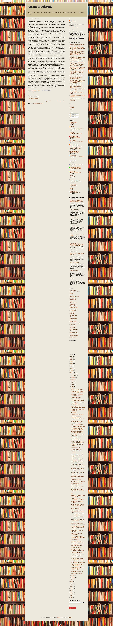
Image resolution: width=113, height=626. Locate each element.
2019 (71, 368)
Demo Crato (73, 171)
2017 (71, 372)
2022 (71, 363)
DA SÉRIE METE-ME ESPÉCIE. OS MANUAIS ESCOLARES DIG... (77, 527)
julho (72, 382)
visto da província (73, 337)
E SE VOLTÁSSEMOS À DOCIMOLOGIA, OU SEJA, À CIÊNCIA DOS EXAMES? (76, 147)
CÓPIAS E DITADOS (74, 262)
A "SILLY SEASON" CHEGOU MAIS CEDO (77, 517)
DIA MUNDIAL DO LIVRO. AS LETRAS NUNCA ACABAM (77, 429)
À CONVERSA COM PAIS (76, 545)
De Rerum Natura (74, 144)
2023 (71, 361)
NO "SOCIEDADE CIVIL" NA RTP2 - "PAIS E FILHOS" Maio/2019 (77, 65)
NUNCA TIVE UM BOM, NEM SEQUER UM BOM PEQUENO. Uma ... (78, 466)
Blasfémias (72, 304)
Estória (71, 109)
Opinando (72, 105)
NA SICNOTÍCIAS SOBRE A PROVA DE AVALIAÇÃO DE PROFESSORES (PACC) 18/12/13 (77, 90)
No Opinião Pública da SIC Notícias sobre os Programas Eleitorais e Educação (77, 68)
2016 (71, 581)
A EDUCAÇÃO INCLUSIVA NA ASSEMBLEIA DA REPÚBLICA (78, 537)
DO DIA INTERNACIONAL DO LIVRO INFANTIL (77, 565)
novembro (73, 375)
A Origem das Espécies (75, 167)
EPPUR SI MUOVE (75, 485)
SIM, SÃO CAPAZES (74, 217)
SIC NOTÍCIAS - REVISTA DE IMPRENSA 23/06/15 (76, 78)
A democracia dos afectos (75, 192)
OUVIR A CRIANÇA (75, 508)
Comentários (73, 116)
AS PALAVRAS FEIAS (75, 404)
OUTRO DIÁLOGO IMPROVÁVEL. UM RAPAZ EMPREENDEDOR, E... (77, 459)
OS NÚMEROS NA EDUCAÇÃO (77, 424)
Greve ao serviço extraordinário (76, 180)
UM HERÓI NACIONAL (76, 397)
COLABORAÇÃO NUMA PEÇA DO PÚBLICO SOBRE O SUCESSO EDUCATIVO (77, 72)
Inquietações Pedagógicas (75, 323)
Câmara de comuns (74, 308)
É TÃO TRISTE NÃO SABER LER (78, 481)
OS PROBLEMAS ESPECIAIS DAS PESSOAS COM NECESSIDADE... (77, 568)
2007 (71, 597)
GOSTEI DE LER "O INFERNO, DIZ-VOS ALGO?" (77, 395)
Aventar (72, 132)
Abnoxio (71, 293)
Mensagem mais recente (33, 101)
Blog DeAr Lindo (74, 136)
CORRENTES (73, 159)
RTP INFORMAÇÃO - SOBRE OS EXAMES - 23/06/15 (77, 75)
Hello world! (72, 176)
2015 (71, 583)
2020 (71, 366)
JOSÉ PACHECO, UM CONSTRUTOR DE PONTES (77, 550)
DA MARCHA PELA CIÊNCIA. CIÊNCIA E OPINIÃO (77, 432)
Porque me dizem (73, 332)
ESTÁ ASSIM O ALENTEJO (76, 483)
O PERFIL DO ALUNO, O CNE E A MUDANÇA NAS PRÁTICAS (78, 442)
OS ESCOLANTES (75, 539)
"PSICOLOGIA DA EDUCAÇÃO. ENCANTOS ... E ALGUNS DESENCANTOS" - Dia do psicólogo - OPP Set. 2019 (77, 61)
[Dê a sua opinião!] (46, 90)
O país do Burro (73, 191)
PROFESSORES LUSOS (75, 179)
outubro (73, 377)
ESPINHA (72, 278)
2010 (71, 592)
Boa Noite (72, 123)
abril (72, 388)
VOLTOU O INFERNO (74, 209)
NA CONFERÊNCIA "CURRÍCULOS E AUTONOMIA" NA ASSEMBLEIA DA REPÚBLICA (77, 81)
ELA (72, 493)
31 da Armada (73, 290)
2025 (71, 358)
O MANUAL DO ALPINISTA (76, 389)
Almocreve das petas (74, 296)
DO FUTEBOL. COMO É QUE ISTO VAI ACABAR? (77, 462)
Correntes (72, 313)
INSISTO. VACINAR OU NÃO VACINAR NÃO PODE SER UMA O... (77, 455)
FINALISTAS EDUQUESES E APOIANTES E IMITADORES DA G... (77, 491)
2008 (71, 595)
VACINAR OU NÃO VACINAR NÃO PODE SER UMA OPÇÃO (78, 524)
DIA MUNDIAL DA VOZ (76, 479)
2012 (71, 588)
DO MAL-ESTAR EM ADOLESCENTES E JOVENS (77, 400)
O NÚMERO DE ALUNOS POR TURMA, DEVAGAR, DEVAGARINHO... (77, 474)
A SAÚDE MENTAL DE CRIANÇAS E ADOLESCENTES (78, 407)
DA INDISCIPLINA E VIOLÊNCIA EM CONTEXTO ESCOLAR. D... (77, 505)
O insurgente (72, 324)
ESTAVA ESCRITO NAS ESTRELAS (76, 437)
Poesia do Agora (73, 330)
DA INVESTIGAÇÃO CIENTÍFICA (78, 562)
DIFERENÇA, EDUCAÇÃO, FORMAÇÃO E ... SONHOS (77, 499)
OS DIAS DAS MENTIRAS (76, 573)
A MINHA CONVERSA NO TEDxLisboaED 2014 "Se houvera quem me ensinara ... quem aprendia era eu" (77, 85)
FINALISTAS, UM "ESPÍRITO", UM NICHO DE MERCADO (77, 543)
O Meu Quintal (73, 122)
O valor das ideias (74, 329)
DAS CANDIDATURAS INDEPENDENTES (75, 556)
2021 (71, 365)
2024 (71, 359)
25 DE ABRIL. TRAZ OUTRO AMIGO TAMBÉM (77, 422)
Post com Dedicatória (74, 152)
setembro (73, 379)
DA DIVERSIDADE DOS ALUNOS (78, 426)
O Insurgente (73, 155)
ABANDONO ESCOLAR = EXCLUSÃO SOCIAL (76, 417)
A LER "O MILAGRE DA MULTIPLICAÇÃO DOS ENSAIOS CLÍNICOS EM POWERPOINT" (77, 244)
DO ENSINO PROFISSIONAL (77, 554)
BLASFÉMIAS (73, 140)
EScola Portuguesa (74, 319)
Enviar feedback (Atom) (38, 103)
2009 (71, 593)
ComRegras (72, 175)
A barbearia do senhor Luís (76, 164)
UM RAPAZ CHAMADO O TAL (77, 552)
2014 (71, 584)
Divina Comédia (73, 184)
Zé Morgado (73, 20)
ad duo (71, 294)
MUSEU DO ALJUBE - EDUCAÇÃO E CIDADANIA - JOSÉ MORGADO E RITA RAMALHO (77, 48)
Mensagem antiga (61, 101)
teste (71, 160)
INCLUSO (72, 126)
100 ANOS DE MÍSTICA (76, 439)
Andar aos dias (73, 299)
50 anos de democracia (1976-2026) (77, 156)
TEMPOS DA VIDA (74, 225)
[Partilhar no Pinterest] (49, 90)
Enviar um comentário (33, 98)
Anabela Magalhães (74, 151)
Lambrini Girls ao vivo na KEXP (76, 133)
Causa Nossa (73, 310)
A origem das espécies (74, 291)
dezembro (73, 373)
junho (72, 384)
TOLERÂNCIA (74, 412)
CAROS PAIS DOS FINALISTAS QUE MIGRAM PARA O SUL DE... (77, 511)
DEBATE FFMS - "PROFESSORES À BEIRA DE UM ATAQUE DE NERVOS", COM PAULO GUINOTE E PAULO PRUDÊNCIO (77, 53)
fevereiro (73, 577)
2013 (71, 586)
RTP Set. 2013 (73, 100)
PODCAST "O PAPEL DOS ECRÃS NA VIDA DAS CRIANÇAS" (77, 45)
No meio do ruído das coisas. (75, 168)
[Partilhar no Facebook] (48, 90)
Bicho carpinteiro (73, 302)
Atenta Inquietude (40, 6)
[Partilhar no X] (47, 90)
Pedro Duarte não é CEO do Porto (76, 141)
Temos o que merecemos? (75, 137)
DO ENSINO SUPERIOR (76, 541)
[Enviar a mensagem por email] (44, 90)
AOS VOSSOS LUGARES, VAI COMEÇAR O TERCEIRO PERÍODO (77, 470)
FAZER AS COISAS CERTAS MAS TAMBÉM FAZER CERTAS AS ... (78, 521)
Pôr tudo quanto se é (74, 185)
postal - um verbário (74, 333)
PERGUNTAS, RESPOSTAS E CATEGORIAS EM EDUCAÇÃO (76, 201)
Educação (72, 107)
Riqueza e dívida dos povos (75, 172)
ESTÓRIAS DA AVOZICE (76, 449)
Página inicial (47, 101)
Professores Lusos (74, 335)
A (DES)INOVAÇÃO (74, 270)
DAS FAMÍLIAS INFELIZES (76, 547)
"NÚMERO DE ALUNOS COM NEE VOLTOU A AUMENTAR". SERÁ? (78, 560)
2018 (71, 370)
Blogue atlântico (73, 305)
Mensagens (73, 114)
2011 (71, 590)
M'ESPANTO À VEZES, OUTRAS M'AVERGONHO (78, 496)
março (72, 575)
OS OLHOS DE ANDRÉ (76, 447)
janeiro (73, 579)
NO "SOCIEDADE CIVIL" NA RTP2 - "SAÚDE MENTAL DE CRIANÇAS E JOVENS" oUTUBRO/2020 (77, 57)
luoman (58, 617)
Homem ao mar (73, 321)
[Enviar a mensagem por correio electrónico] (42, 90)
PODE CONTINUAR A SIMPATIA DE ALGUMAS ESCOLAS (77, 392)
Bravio (71, 188)
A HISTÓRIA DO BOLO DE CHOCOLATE (76, 534)
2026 (71, 356)
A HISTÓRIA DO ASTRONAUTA (77, 414)
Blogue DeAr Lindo (74, 307)
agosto (73, 381)
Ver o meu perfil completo (74, 26)
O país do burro (73, 327)
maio (72, 386)
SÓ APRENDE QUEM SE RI (77, 571)
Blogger (70, 617)
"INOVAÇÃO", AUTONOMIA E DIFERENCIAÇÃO (77, 514)
